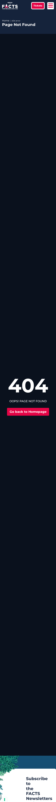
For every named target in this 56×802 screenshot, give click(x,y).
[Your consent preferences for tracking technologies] (4, 799)
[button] (38, 6)
